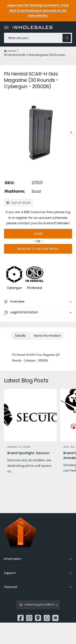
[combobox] (38, 38)
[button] (6, 27)
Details (20, 336)
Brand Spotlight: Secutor (28, 453)
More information (47, 336)
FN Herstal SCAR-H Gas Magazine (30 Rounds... (35, 55)
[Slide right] (71, 132)
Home (12, 51)
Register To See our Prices (38, 249)
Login (38, 234)
